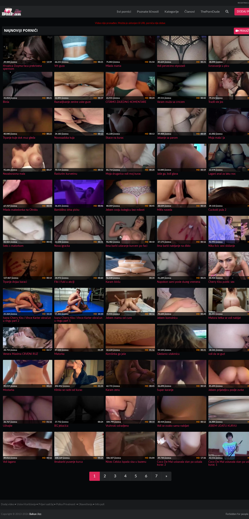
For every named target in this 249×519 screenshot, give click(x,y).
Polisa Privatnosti (65, 504)
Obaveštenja (85, 504)
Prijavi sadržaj (46, 504)
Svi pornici (124, 11)
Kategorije (172, 11)
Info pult (99, 504)
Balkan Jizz (35, 514)
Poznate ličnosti (148, 11)
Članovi (189, 11)
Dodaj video (7, 504)
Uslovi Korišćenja (26, 504)
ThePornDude (210, 11)
